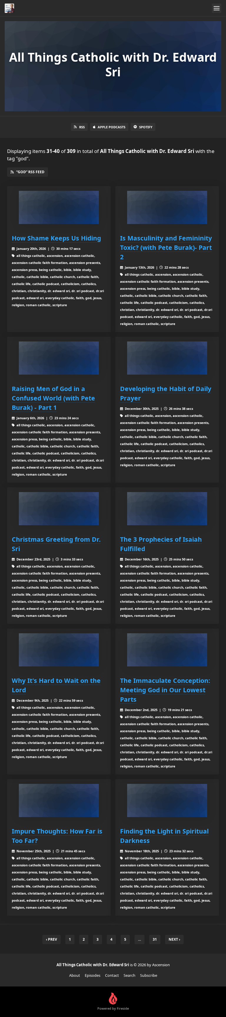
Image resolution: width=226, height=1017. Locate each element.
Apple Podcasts (111, 127)
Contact (112, 975)
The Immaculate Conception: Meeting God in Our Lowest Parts (165, 689)
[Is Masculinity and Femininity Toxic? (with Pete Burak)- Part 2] (167, 207)
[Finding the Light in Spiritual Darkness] (167, 800)
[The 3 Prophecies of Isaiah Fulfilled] (167, 508)
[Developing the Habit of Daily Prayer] (167, 358)
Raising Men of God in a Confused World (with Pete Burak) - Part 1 (53, 398)
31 (155, 939)
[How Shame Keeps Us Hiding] (59, 207)
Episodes (92, 975)
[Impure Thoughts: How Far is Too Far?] (59, 800)
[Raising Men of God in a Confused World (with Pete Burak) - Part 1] (59, 358)
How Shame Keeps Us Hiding (56, 238)
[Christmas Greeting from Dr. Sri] (59, 508)
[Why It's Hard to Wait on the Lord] (59, 649)
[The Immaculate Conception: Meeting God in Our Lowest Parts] (167, 649)
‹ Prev (51, 939)
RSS (82, 127)
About (74, 975)
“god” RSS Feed (30, 171)
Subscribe (148, 975)
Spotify (145, 127)
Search (129, 975)
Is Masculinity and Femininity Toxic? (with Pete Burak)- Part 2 (166, 247)
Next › (174, 939)
